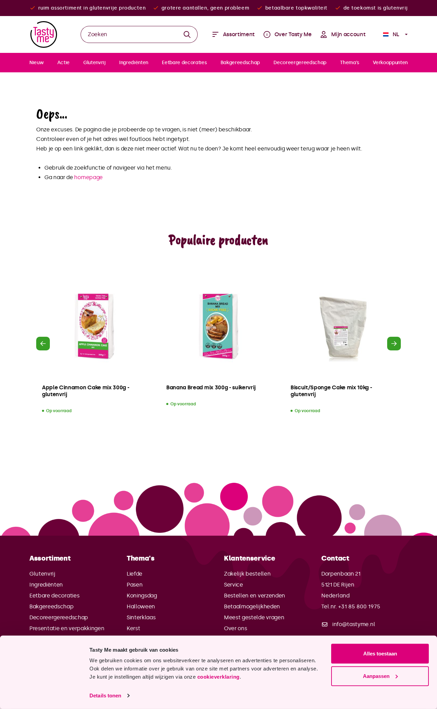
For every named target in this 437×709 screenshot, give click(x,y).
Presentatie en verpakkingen (66, 628)
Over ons (235, 628)
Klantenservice (249, 558)
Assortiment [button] (49, 558)
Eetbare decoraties (54, 595)
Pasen (134, 584)
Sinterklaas (141, 617)
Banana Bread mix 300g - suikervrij (211, 387)
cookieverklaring (218, 677)
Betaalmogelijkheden (252, 606)
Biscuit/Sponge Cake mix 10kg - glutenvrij (331, 390)
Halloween (141, 606)
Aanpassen (376, 676)
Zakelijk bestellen (247, 573)
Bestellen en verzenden (254, 595)
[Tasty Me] (43, 34)
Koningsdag (142, 595)
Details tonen (105, 695)
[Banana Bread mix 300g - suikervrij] (218, 327)
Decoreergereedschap (58, 617)
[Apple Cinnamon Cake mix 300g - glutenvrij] (94, 327)
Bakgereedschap (51, 606)
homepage (88, 177)
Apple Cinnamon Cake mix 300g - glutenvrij (85, 390)
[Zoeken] (187, 34)
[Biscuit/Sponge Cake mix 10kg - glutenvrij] (343, 327)
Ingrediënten (46, 584)
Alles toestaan (380, 653)
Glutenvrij (42, 573)
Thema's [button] (141, 558)
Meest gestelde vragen (254, 617)
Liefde (134, 573)
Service (233, 584)
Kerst (133, 628)
